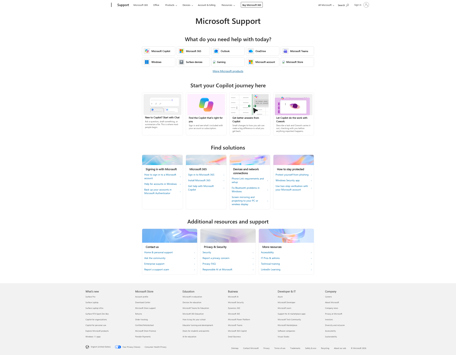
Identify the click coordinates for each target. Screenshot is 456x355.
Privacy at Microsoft (333, 313)
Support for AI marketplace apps (291, 313)
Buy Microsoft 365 (251, 4)
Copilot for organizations (96, 319)
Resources (227, 4)
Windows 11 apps (93, 336)
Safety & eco (310, 348)
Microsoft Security (236, 302)
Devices (186, 4)
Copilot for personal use (96, 325)
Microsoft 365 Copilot (237, 331)
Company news (331, 308)
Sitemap (234, 348)
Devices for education (192, 302)
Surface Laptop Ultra (94, 308)
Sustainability (331, 336)
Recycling (325, 348)
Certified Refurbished (144, 325)
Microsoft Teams (235, 325)
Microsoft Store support (145, 308)
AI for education (189, 336)
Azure (280, 296)
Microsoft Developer (286, 302)
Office (156, 4)
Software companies (286, 331)
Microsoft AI (233, 296)
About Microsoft (332, 302)
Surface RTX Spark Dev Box (97, 313)
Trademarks (295, 348)
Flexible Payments (143, 336)
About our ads (340, 348)
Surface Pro (90, 296)
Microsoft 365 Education (193, 313)
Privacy (266, 348)
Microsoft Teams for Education (196, 308)
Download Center (142, 302)
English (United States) (101, 346)
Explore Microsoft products (97, 331)
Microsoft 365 (140, 4)
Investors (329, 319)
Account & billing (207, 4)
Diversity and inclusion (335, 325)
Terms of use (279, 348)
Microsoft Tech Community (289, 319)
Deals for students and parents (196, 331)
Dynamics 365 (234, 308)
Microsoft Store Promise (145, 331)
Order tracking (141, 319)
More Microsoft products (228, 71)
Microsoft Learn (284, 308)
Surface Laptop (92, 302)
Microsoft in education (192, 296)
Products (169, 4)
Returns (138, 313)
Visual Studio (283, 336)
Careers (328, 296)
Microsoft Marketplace (287, 325)
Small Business (234, 336)
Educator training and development (198, 325)
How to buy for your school (194, 319)
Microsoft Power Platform (239, 319)
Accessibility (330, 331)
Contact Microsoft (251, 348)
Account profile (141, 296)
